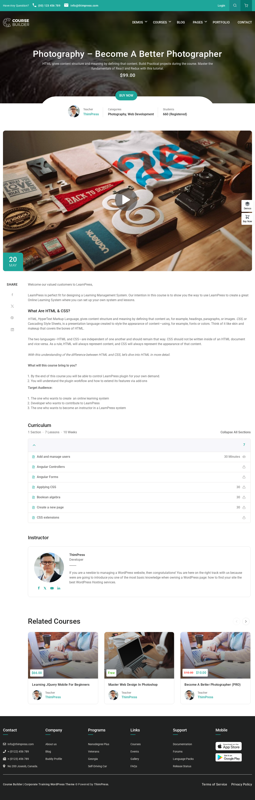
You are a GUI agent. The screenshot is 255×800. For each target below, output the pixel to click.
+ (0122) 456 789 (18, 751)
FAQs (133, 766)
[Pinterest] (12, 318)
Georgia (93, 758)
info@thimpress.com (84, 5)
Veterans (93, 751)
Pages (198, 22)
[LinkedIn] (12, 329)
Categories (114, 109)
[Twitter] (12, 306)
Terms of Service (214, 784)
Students (168, 109)
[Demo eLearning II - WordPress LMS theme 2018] (16, 22)
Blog (181, 22)
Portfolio (221, 22)
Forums (177, 751)
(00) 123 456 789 (48, 5)
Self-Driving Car (97, 766)
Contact (245, 22)
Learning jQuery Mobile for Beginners (61, 685)
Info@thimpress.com (21, 744)
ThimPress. (101, 784)
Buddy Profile (53, 758)
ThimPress (91, 114)
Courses (160, 22)
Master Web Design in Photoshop (133, 685)
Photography (117, 114)
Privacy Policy (241, 784)
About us (51, 744)
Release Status (182, 766)
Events (134, 751)
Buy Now (126, 95)
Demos (137, 22)
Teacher (88, 109)
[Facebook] (12, 295)
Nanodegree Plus (98, 744)
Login (221, 5)
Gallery (134, 758)
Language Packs (183, 758)
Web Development (141, 114)
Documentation (182, 744)
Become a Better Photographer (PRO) (212, 685)
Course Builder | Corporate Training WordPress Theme (39, 784)
